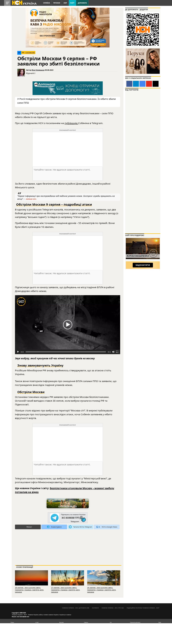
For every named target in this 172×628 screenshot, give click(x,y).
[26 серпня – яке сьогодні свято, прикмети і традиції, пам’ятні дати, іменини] (103, 581)
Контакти (95, 608)
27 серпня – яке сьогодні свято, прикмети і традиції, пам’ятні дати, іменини (65, 589)
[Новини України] (24, 2)
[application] (67, 324)
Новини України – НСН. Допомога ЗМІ (75, 608)
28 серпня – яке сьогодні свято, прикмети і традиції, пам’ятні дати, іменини (29, 589)
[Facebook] (129, 84)
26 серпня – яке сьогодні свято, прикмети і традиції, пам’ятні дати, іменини (101, 589)
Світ (65, 3)
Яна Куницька (38, 70)
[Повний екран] (117, 352)
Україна (46, 3)
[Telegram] (136, 84)
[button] (67, 324)
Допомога (82, 3)
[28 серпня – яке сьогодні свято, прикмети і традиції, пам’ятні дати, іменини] (31, 581)
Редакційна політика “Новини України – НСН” (143, 608)
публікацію (71, 123)
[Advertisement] (67, 148)
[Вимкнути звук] (113, 352)
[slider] (66, 351)
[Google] (142, 84)
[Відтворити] (18, 352)
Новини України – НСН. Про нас (113, 608)
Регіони (56, 3)
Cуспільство (30, 52)
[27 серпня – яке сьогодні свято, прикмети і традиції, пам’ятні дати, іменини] (67, 581)
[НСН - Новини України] (68, 517)
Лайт (72, 3)
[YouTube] (149, 84)
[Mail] (156, 84)
